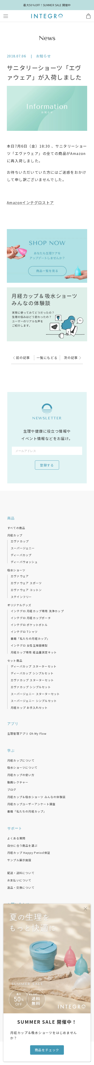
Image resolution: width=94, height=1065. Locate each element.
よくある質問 (16, 838)
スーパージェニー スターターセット (35, 693)
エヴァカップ (20, 541)
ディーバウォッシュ (24, 562)
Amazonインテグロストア (30, 202)
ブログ (11, 789)
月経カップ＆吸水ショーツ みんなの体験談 (36, 797)
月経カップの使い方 (20, 775)
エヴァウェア (20, 576)
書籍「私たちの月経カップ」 (30, 638)
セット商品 (14, 660)
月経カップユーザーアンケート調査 (31, 804)
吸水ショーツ (16, 570)
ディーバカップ (21, 555)
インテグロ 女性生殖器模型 (29, 645)
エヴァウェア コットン (26, 590)
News (47, 38)
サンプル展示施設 (19, 860)
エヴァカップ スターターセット (32, 680)
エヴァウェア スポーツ (26, 583)
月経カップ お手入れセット (29, 707)
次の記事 (71, 357)
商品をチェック (47, 1050)
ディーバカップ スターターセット (34, 666)
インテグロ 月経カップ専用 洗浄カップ (37, 611)
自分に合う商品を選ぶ (22, 845)
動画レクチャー (17, 782)
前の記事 (22, 357)
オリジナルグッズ (19, 605)
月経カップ (14, 535)
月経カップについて (20, 760)
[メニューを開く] (5, 16)
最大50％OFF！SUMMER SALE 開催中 (46, 5)
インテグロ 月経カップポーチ (31, 618)
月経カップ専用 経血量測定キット (34, 652)
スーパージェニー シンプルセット (34, 700)
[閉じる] (85, 909)
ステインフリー (21, 596)
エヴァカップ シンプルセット (31, 687)
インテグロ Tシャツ (24, 631)
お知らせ (43, 55)
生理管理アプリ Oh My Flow (27, 733)
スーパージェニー (23, 548)
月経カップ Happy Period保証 (28, 853)
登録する (47, 465)
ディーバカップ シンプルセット (32, 673)
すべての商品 (16, 528)
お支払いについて (19, 880)
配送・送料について (20, 873)
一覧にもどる (47, 357)
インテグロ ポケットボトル (29, 624)
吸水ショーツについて (22, 767)
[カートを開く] (88, 16)
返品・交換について (20, 887)
